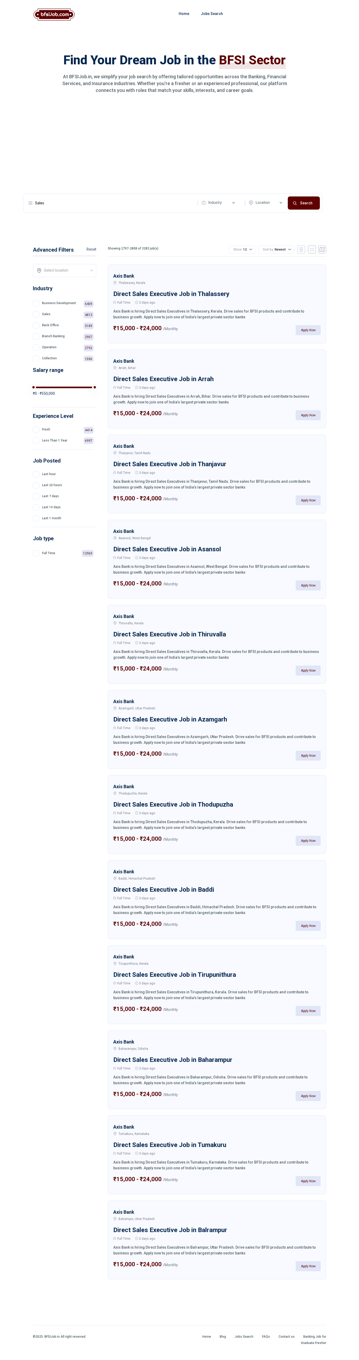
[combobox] (219, 202)
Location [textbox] (263, 202)
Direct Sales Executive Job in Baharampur (172, 1059)
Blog (223, 1336)
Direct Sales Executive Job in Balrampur (170, 1230)
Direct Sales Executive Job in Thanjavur (169, 464)
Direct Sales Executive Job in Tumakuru (169, 1145)
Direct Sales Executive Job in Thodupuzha (173, 804)
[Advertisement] (173, 143)
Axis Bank (123, 276)
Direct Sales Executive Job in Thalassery (171, 294)
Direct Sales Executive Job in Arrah (163, 379)
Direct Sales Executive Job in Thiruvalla (169, 634)
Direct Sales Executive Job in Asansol (167, 549)
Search (306, 203)
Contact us (287, 1336)
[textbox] (66, 270)
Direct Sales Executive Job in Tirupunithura (174, 974)
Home (184, 14)
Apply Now (308, 330)
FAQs (266, 1336)
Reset (91, 249)
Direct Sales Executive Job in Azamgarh (170, 719)
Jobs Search (212, 14)
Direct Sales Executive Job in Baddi (163, 889)
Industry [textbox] (215, 202)
